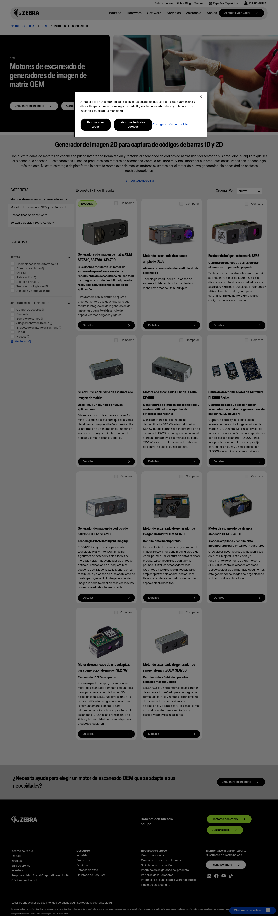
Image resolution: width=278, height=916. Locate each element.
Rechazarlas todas (95, 124)
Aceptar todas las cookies (133, 124)
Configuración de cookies (170, 124)
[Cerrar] (200, 96)
